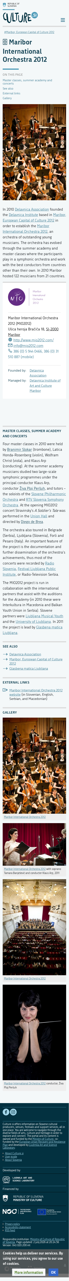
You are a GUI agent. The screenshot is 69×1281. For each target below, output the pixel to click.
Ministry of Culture (43, 1139)
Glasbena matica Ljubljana (28, 669)
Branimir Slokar (19, 449)
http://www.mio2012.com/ (33, 340)
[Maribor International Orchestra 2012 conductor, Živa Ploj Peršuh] (34, 1031)
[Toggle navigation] (62, 20)
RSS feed (10, 1230)
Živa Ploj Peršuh (32, 488)
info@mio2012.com (28, 345)
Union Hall (38, 516)
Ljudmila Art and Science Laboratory (30, 1146)
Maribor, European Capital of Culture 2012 (30, 32)
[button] (28, 1272)
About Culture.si (14, 1153)
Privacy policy (12, 1224)
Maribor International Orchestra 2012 (25, 817)
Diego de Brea (32, 521)
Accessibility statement (18, 1227)
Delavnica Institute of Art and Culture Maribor (45, 386)
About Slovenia (13, 1160)
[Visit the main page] (28, 13)
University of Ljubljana (33, 621)
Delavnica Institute (23, 215)
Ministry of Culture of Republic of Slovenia (34, 1241)
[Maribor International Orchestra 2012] (34, 765)
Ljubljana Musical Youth (44, 616)
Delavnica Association (32, 209)
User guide (11, 1156)
